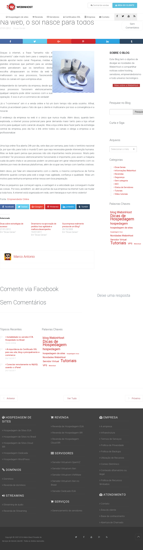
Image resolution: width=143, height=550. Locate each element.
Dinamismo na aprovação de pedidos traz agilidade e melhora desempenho (43, 226)
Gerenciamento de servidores (67, 510)
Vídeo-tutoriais (121, 194)
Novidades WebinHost (121, 235)
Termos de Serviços (111, 439)
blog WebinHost (121, 212)
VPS (130, 243)
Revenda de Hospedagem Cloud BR (65, 441)
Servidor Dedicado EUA (64, 491)
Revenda (38, 17)
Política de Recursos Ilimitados (110, 482)
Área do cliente (125, 5)
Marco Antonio (24, 257)
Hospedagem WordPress (16, 459)
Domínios (8, 478)
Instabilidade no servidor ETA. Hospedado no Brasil (19, 338)
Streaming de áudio (13, 504)
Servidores (54, 17)
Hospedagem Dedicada (15, 453)
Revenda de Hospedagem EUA (68, 426)
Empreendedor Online (18, 199)
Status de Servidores (124, 187)
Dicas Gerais (19, 28)
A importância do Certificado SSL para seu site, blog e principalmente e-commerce (22, 352)
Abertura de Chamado (112, 522)
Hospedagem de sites (18, 17)
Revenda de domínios (14, 485)
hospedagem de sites (121, 227)
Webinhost (137, 244)
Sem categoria (121, 181)
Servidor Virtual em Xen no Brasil (65, 483)
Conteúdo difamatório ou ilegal (113, 472)
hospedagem (119, 223)
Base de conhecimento (113, 516)
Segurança (119, 177)
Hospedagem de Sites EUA (17, 430)
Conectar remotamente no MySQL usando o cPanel (21, 366)
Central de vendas (101, 5)
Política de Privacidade (112, 445)
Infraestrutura (108, 432)
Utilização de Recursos (112, 457)
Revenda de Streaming (15, 510)
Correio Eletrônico (110, 464)
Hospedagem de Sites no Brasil (19, 436)
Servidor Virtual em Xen (64, 468)
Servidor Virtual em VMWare (66, 474)
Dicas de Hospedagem (122, 217)
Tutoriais (118, 191)
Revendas (119, 174)
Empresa (90, 17)
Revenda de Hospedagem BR (67, 432)
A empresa (106, 426)
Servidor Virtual (118, 239)
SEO (117, 184)
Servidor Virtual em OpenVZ (66, 462)
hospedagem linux (116, 232)
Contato (105, 17)
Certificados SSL (73, 17)
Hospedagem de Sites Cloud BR (17, 445)
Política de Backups (111, 451)
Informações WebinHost (125, 170)
